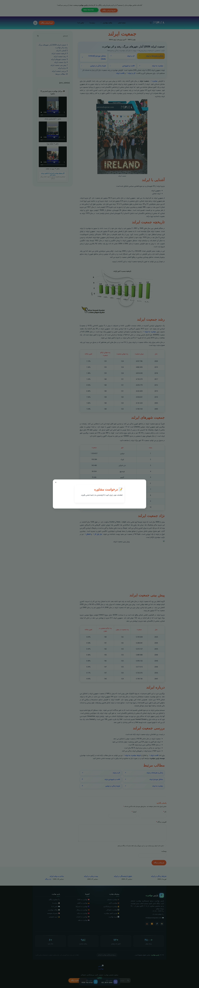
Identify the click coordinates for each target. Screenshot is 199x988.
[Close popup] (55, 482)
